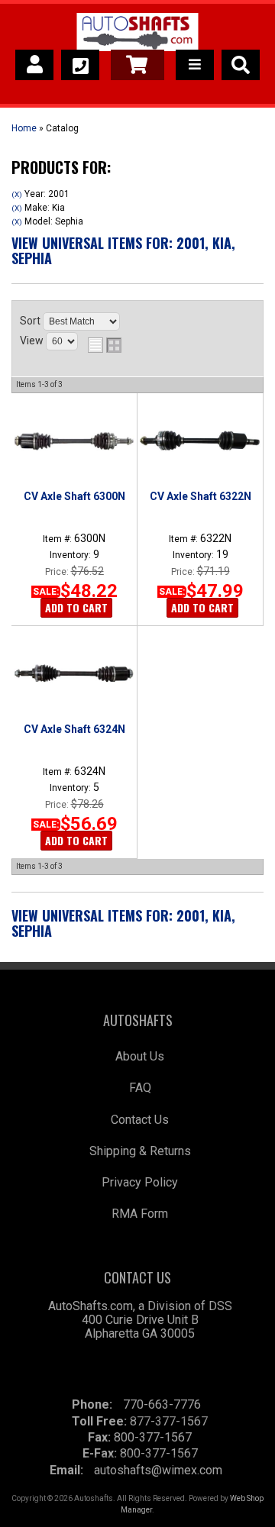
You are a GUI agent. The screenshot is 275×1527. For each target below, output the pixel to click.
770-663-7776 (162, 1404)
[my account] (34, 65)
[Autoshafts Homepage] (137, 34)
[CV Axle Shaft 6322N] (200, 441)
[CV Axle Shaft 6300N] (74, 441)
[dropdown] (195, 65)
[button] (241, 65)
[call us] (80, 65)
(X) (16, 194)
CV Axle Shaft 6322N (200, 496)
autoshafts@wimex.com (158, 1470)
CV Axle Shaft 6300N (74, 496)
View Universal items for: (123, 250)
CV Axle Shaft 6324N (74, 729)
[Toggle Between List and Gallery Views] (104, 345)
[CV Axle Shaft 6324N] (74, 673)
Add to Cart (76, 607)
